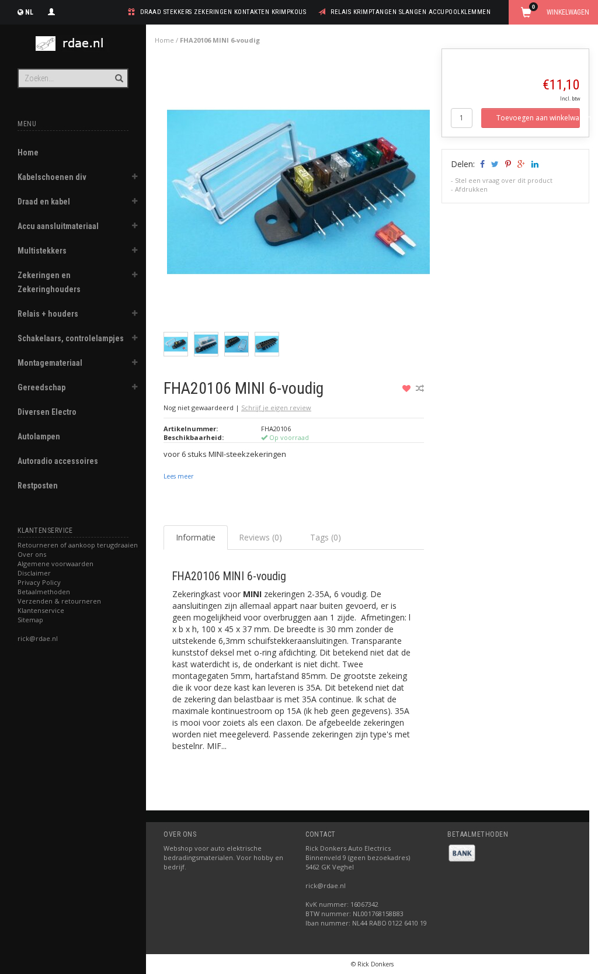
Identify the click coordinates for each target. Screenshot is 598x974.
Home (28, 152)
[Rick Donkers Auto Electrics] (73, 43)
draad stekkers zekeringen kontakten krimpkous (223, 12)
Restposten (38, 485)
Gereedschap (41, 387)
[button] (135, 178)
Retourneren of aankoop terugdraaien (78, 544)
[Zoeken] (118, 71)
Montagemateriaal (50, 363)
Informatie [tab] (195, 537)
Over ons (32, 554)
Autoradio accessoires (58, 461)
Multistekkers (42, 250)
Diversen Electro (47, 412)
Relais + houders (48, 313)
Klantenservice (41, 610)
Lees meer (178, 476)
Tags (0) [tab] (325, 537)
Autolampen (39, 436)
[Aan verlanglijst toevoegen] (407, 388)
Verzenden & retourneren (59, 601)
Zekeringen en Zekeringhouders (49, 282)
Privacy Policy (39, 582)
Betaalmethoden (44, 591)
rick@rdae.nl (38, 638)
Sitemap (30, 619)
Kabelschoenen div (52, 177)
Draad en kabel (44, 201)
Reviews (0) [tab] (260, 537)
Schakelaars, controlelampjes (71, 338)
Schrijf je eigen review (276, 407)
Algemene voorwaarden (55, 563)
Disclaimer (34, 573)
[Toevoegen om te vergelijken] (420, 388)
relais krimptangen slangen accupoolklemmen (411, 12)
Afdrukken (471, 189)
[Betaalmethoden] (462, 852)
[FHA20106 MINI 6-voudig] (298, 194)
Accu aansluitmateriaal (58, 226)
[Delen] (481, 163)
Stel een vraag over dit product (503, 180)
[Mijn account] (51, 10)
